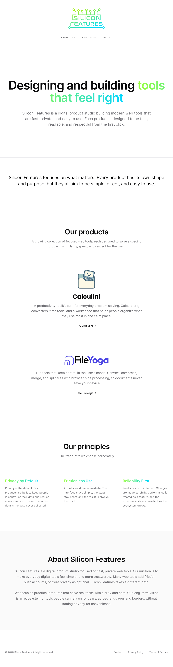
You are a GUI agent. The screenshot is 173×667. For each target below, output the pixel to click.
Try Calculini (85, 325)
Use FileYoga (85, 393)
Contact (118, 652)
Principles (89, 37)
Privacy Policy (136, 652)
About (107, 37)
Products (68, 37)
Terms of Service (158, 652)
